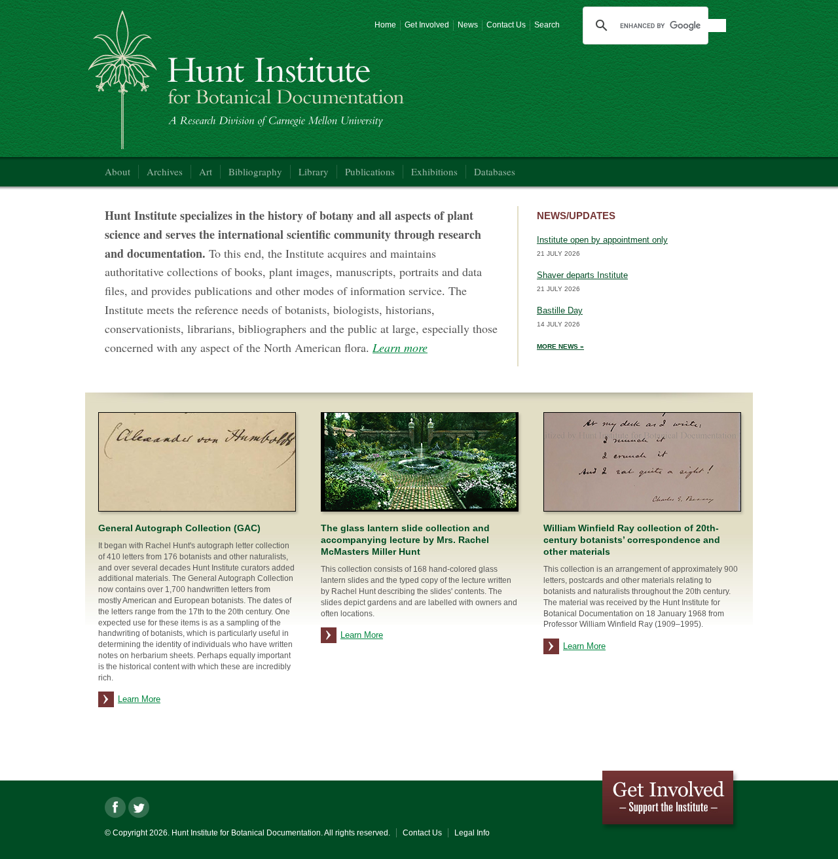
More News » (560, 346)
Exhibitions (434, 171)
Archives (165, 171)
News (468, 24)
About (117, 171)
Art (205, 171)
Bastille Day (560, 310)
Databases (494, 171)
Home (385, 24)
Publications (370, 171)
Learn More (139, 699)
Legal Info (472, 832)
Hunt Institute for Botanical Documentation (249, 81)
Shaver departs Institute (582, 275)
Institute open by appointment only (602, 240)
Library (314, 171)
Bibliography (255, 171)
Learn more (400, 347)
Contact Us (506, 24)
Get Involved (427, 24)
